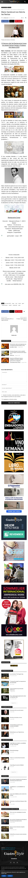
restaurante (15, 305)
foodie (19, 303)
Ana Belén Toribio (13, 347)
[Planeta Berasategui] (5, 752)
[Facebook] (11, 862)
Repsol (15, 54)
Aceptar (4, 875)
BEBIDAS (3, 355)
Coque (13, 303)
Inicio (2, 9)
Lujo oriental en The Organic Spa (16, 674)
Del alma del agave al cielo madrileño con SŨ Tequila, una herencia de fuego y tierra (18, 352)
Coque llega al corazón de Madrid (17, 765)
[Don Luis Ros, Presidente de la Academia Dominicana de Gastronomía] (5, 781)
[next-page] (4, 365)
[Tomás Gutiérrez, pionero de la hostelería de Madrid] (5, 727)
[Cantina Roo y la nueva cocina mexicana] (5, 836)
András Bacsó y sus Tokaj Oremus (17, 732)
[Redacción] (2, 17)
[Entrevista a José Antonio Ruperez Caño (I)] (5, 803)
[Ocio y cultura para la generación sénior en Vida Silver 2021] (5, 698)
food (16, 303)
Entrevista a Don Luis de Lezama (16, 710)
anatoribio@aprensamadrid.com (8, 849)
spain (19, 305)
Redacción (6, 17)
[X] (17, 862)
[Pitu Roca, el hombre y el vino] (5, 719)
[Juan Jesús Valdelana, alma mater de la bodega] (5, 796)
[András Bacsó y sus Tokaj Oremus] (5, 734)
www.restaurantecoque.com (16, 226)
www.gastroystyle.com (7, 201)
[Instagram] (14, 862)
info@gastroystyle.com (10, 847)
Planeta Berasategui (14, 750)
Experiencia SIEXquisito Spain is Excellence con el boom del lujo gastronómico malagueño (16, 359)
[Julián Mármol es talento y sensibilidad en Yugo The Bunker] (5, 745)
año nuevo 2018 (8, 303)
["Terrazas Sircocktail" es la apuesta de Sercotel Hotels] (5, 683)
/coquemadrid (17, 232)
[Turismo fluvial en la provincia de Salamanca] (5, 690)
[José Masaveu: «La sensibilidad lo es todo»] (5, 788)
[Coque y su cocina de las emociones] (5, 760)
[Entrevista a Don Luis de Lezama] (5, 712)
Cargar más (13, 703)
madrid (10, 305)
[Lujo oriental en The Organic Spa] (5, 676)
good (23, 303)
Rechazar (10, 875)
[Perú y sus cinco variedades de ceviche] (5, 814)
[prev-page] (2, 365)
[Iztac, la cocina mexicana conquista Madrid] (5, 829)
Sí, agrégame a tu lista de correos (9, 399)
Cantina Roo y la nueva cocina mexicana (18, 834)
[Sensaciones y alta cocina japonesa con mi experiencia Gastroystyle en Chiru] (5, 346)
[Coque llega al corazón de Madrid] (5, 767)
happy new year (5, 305)
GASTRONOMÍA (4, 7)
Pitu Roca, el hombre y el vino (16, 717)
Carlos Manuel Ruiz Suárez (15, 362)
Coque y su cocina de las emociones (17, 757)
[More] (24, 21)
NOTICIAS (9, 7)
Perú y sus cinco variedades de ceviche (18, 812)
